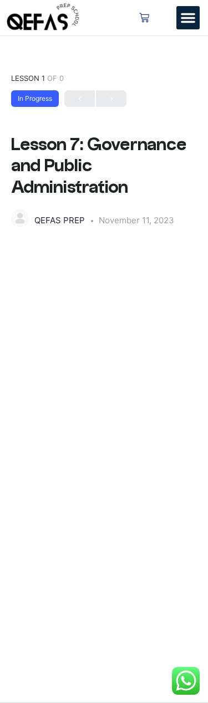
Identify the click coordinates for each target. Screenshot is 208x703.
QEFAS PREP (60, 220)
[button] (188, 17)
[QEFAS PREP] (20, 218)
